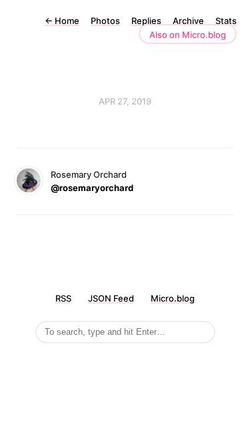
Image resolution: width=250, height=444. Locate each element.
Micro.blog (173, 298)
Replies (146, 20)
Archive (188, 20)
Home (62, 20)
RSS (63, 298)
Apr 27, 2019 (125, 101)
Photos (105, 20)
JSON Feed (111, 298)
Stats (226, 20)
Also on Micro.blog (187, 34)
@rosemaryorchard (92, 187)
